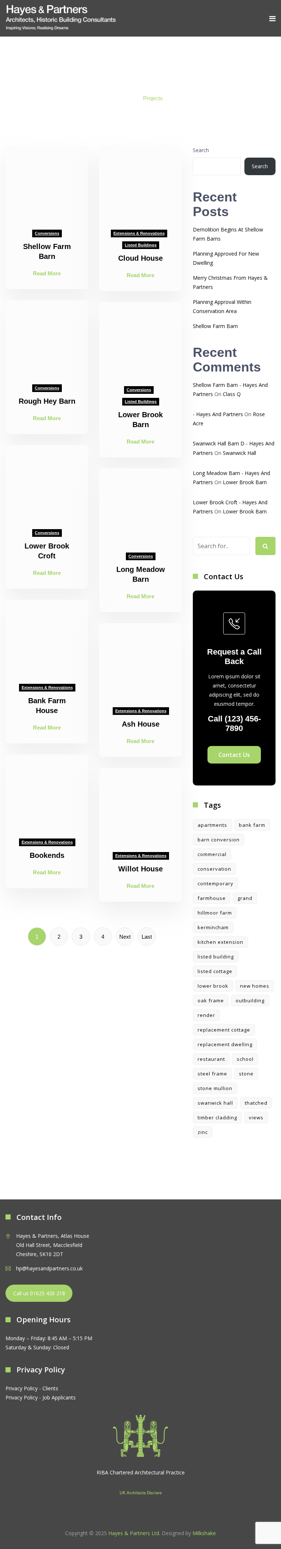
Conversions (47, 233)
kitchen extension (220, 942)
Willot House (140, 869)
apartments (212, 825)
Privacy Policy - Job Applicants (40, 1397)
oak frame (211, 1000)
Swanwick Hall (239, 452)
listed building (216, 956)
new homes (254, 986)
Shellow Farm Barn (215, 326)
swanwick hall (215, 1103)
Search (201, 150)
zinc (203, 1132)
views (256, 1117)
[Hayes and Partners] (60, 18)
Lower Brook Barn (245, 482)
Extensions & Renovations (139, 233)
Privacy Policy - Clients (31, 1388)
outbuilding (250, 1000)
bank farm (252, 825)
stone (246, 1073)
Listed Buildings (141, 245)
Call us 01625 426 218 (39, 1293)
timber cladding (217, 1117)
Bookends (47, 855)
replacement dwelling (225, 1044)
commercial (212, 854)
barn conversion (219, 839)
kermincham (213, 927)
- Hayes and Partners (218, 414)
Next (125, 937)
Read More (47, 273)
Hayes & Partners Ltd (133, 1533)
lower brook (213, 986)
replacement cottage (224, 1029)
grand (244, 898)
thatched (256, 1103)
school (245, 1059)
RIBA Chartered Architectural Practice (141, 1472)
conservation (214, 869)
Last (147, 937)
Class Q (232, 394)
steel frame (212, 1073)
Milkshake (204, 1533)
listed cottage (215, 971)
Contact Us (234, 755)
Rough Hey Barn (47, 401)
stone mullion (215, 1088)
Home (126, 98)
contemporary (215, 883)
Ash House (141, 724)
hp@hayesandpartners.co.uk (49, 1268)
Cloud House (140, 258)
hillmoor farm (215, 912)
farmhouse (212, 898)
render (206, 1015)
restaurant (211, 1059)
